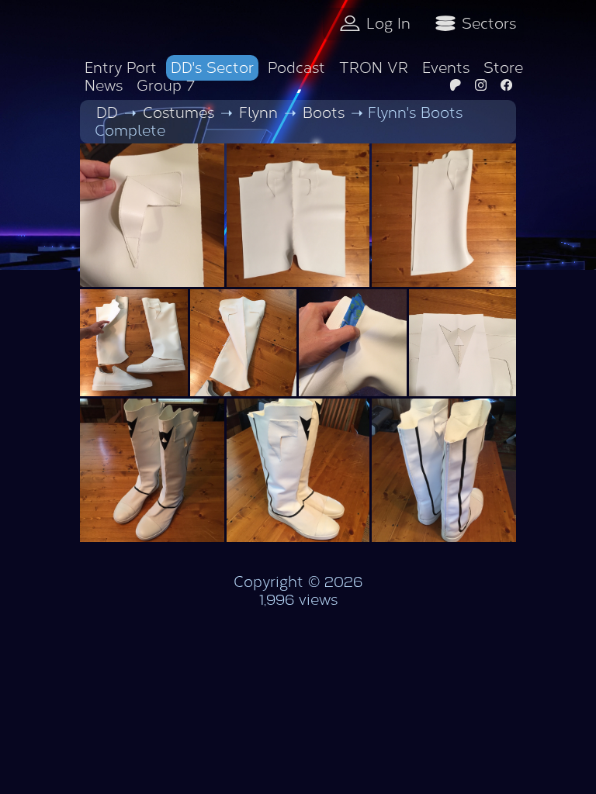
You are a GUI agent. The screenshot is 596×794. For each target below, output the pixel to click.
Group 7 (166, 86)
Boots (324, 113)
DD (107, 113)
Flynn (258, 113)
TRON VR (373, 68)
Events (446, 68)
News (104, 86)
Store (503, 68)
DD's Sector (212, 68)
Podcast (296, 68)
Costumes (178, 113)
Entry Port (121, 68)
